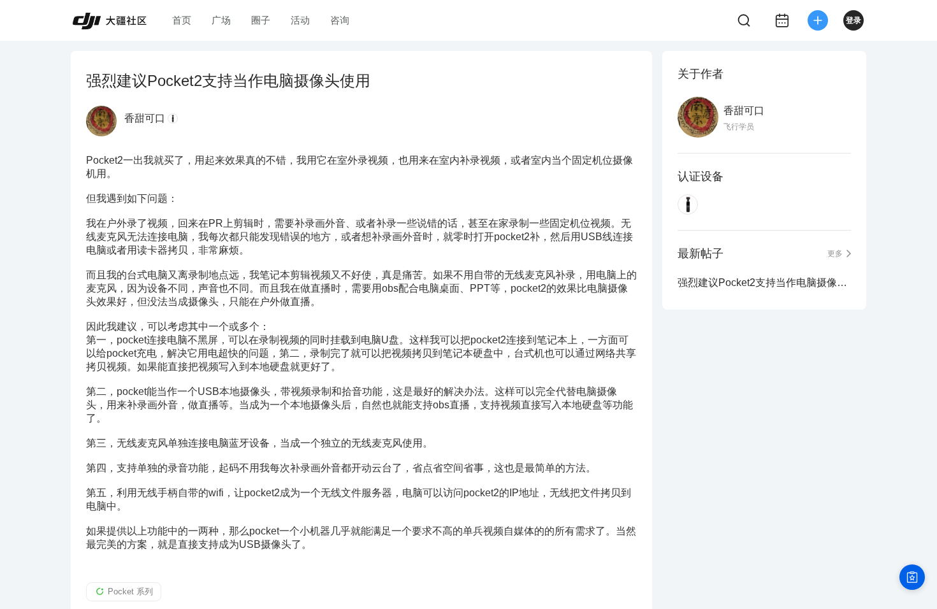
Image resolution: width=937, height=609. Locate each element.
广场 (221, 20)
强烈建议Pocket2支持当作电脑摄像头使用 (764, 282)
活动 (300, 20)
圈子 (260, 20)
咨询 (339, 20)
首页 (181, 20)
